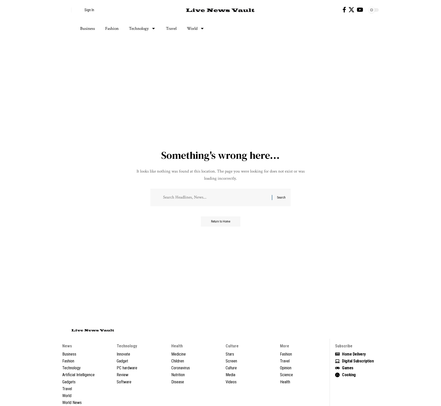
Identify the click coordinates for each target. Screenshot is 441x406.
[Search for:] (215, 197)
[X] (351, 10)
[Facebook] (344, 10)
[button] (66, 9)
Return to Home (220, 221)
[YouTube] (360, 10)
